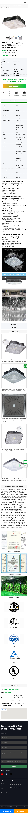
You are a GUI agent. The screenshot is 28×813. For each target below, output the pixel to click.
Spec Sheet (14, 55)
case (2, 790)
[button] (25, 1)
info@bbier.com (9, 692)
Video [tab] (14, 327)
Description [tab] (14, 101)
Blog (2, 788)
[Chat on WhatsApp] (25, 366)
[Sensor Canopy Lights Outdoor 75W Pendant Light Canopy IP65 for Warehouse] (14, 346)
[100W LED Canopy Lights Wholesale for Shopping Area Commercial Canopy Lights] (14, 465)
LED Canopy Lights (5, 7)
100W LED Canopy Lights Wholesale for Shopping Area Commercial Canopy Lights (14, 479)
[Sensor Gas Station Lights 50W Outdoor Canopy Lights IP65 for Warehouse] (14, 436)
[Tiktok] (11, 774)
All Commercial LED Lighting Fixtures (14, 5)
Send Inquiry (15, 86)
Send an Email (6, 811)
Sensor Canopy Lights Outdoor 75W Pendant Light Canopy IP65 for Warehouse (14, 360)
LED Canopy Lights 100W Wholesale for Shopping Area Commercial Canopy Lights (14, 390)
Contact (3, 786)
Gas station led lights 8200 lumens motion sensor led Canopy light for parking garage (14, 420)
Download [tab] (14, 324)
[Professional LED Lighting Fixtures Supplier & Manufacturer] (5, 1)
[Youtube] (2, 774)
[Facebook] (7, 774)
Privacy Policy (4, 793)
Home (3, 5)
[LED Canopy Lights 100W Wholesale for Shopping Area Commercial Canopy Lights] (14, 375)
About (2, 783)
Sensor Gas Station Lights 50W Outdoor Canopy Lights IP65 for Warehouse (13, 450)
